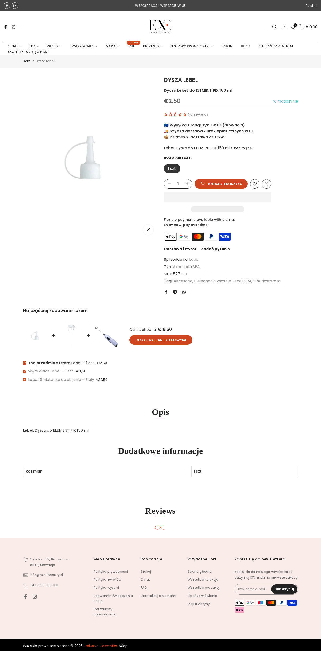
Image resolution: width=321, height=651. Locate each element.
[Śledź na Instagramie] (15, 5)
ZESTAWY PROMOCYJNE (190, 46)
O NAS (13, 46)
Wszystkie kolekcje (203, 579)
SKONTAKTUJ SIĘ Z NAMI (28, 51)
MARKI (111, 46)
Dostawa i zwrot (180, 249)
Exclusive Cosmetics (101, 645)
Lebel (194, 259)
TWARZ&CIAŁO (81, 46)
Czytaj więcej (242, 148)
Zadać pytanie (215, 249)
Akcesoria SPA (186, 266)
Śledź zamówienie (202, 595)
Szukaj (146, 571)
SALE (132, 45)
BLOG (245, 46)
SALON (227, 46)
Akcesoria (183, 281)
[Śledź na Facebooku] (7, 5)
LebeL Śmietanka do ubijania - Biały (61, 379)
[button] (176, 114)
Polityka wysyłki (106, 587)
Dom (27, 61)
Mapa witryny (199, 603)
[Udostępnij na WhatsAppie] (184, 292)
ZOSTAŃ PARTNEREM (275, 46)
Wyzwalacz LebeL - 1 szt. (51, 371)
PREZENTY (151, 46)
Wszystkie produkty (204, 587)
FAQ (144, 587)
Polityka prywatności (111, 571)
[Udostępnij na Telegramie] (175, 292)
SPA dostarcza (267, 281)
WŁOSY (53, 46)
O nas (145, 579)
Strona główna (200, 571)
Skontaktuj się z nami (158, 595)
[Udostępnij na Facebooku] (166, 292)
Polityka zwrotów (107, 579)
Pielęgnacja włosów (212, 281)
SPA (32, 46)
